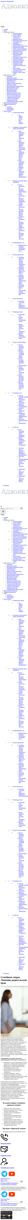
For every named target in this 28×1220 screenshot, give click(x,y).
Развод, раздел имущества (20, 48)
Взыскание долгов (12, 77)
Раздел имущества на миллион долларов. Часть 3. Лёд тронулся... (21, 233)
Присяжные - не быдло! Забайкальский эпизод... (23, 415)
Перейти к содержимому (7, 1)
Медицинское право (18, 47)
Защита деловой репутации (14, 83)
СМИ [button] (5, 105)
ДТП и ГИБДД (17, 35)
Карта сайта (4, 1180)
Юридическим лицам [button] (9, 75)
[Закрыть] (3, 511)
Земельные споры (17, 62)
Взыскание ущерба (18, 61)
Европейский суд (17, 44)
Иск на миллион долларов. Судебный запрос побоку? (21, 354)
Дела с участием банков (19, 342)
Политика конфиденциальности (9, 1183)
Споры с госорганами (12, 98)
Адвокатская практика (10, 104)
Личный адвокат (17, 39)
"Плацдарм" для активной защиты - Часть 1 (22, 471)
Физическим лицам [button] (9, 32)
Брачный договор (17, 51)
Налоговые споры (11, 90)
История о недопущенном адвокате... (23, 407)
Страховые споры (17, 58)
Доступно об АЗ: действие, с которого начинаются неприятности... (23, 451)
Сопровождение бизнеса (13, 97)
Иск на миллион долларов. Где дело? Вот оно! (21, 378)
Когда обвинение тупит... (21, 411)
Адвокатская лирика (18, 112)
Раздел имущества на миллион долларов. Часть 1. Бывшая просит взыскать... (21, 211)
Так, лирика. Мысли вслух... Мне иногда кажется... (21, 119)
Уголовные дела (17, 41)
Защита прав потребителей (20, 46)
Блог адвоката (7, 111)
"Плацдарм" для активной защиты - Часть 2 (22, 478)
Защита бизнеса (11, 82)
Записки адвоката (5, 1178)
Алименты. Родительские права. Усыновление (20, 128)
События (9, 107)
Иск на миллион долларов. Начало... (21, 347)
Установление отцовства (19, 50)
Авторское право (17, 33)
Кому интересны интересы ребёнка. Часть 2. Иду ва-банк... (21, 155)
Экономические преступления (15, 101)
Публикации (10, 109)
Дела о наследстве (18, 298)
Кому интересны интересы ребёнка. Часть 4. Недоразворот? (23, 173)
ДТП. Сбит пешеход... (22, 403)
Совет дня (15, 427)
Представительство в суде (20, 40)
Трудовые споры (17, 71)
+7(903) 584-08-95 (6, 22)
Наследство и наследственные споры (19, 68)
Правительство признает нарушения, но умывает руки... (23, 248)
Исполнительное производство (17, 55)
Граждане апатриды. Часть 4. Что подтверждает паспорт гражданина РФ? (22, 289)
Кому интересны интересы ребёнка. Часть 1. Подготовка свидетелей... (22, 145)
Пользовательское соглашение (9, 1184)
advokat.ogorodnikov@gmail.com (10, 23)
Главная (6, 29)
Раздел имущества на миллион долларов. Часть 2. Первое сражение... (22, 222)
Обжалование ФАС (12, 91)
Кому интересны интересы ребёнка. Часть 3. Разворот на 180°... (21, 164)
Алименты (16, 43)
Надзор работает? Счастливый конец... (22, 336)
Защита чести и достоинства (17, 37)
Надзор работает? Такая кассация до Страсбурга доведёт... (22, 328)
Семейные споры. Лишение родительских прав (19, 65)
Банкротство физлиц (18, 59)
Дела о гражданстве (18, 254)
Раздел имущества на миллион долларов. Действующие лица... (22, 189)
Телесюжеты (10, 108)
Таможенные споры (12, 100)
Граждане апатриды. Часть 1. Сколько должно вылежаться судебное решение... (22, 262)
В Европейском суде (18, 242)
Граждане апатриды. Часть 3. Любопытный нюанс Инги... (22, 280)
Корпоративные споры (13, 87)
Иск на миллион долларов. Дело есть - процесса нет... (21, 385)
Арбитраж (9, 76)
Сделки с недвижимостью (14, 95)
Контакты (6, 485)
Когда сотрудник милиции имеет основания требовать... (22, 433)
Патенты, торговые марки (14, 93)
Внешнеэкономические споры (15, 79)
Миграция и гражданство (20, 57)
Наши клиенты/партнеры (10, 102)
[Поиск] (1, 506)
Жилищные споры (18, 53)
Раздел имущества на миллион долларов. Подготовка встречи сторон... (22, 199)
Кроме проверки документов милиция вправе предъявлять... (22, 441)
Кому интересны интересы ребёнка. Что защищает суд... (21, 135)
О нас (5, 30)
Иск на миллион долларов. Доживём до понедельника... (23, 362)
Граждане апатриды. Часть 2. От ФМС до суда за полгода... (22, 272)
